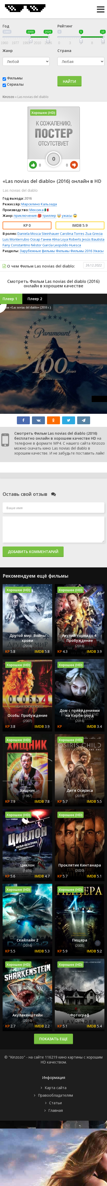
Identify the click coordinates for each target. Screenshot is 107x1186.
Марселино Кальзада (39, 204)
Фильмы (15, 77)
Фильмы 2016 (81, 250)
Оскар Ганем (40, 239)
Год (6, 26)
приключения (25, 215)
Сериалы (15, 84)
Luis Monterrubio (16, 239)
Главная (55, 1110)
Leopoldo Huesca (67, 245)
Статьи (55, 1102)
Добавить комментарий (33, 551)
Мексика (36, 209)
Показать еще (53, 1038)
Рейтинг (64, 26)
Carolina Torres (72, 233)
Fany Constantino (16, 245)
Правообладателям (55, 1095)
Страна (64, 50)
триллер (49, 215)
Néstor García (42, 245)
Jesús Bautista (93, 239)
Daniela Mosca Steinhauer (38, 233)
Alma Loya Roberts (66, 239)
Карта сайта (55, 1087)
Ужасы (98, 250)
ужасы (67, 215)
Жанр (8, 50)
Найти (69, 81)
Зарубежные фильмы (37, 250)
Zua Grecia (94, 233)
